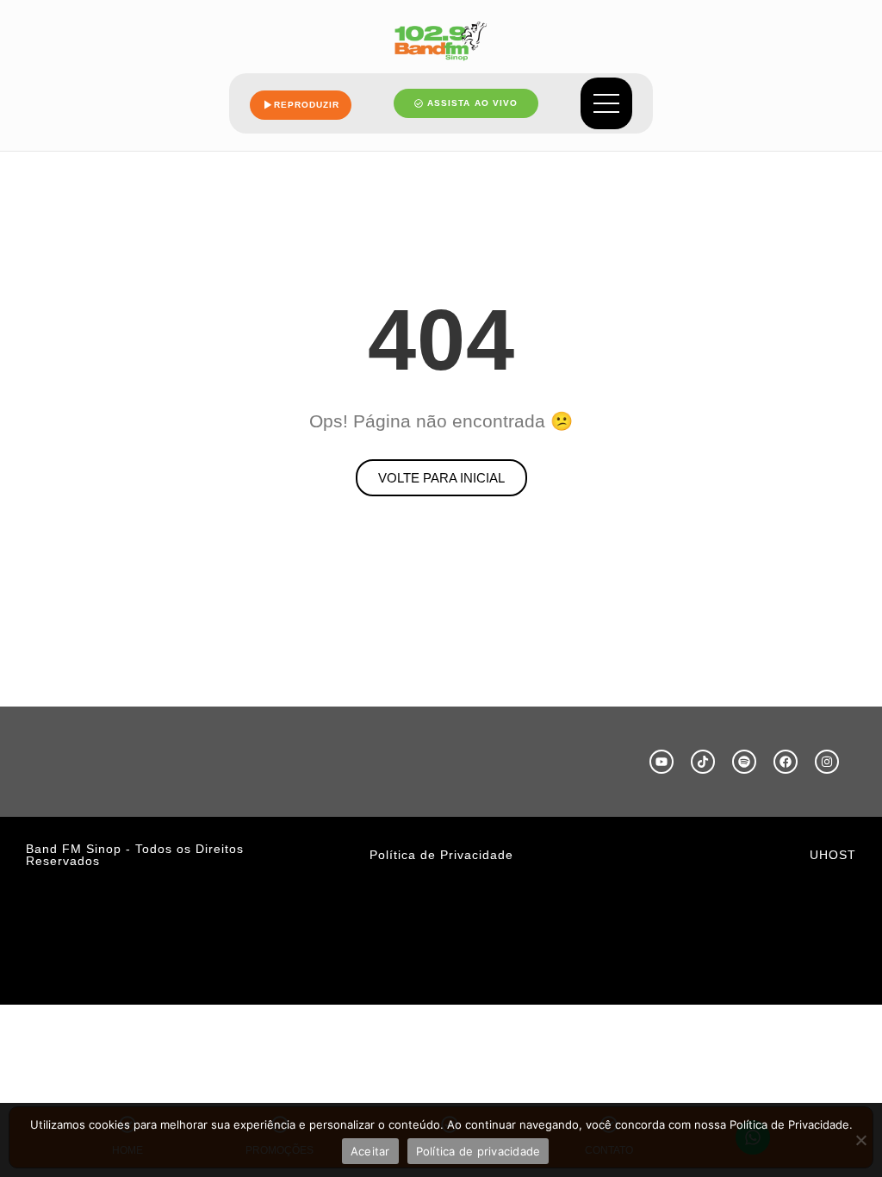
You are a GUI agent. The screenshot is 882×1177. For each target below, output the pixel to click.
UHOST (833, 855)
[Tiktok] (703, 762)
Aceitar (370, 1151)
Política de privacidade (478, 1151)
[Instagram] (827, 762)
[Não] (860, 1140)
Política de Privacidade (441, 855)
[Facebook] (785, 762)
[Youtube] (661, 762)
